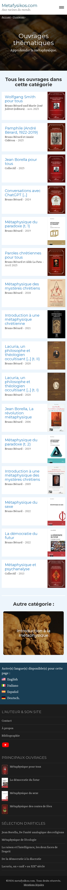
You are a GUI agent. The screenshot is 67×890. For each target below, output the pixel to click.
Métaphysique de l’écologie (19, 840)
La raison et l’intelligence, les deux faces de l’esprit (30, 849)
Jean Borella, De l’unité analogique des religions (33, 832)
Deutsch (12, 698)
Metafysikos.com (19, 5)
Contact (7, 721)
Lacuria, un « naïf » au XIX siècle (23, 866)
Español (12, 692)
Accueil (6, 17)
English (12, 680)
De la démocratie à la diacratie (21, 859)
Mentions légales (34, 885)
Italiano (12, 686)
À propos (7, 728)
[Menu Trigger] (61, 7)
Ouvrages (18, 17)
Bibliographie (11, 736)
